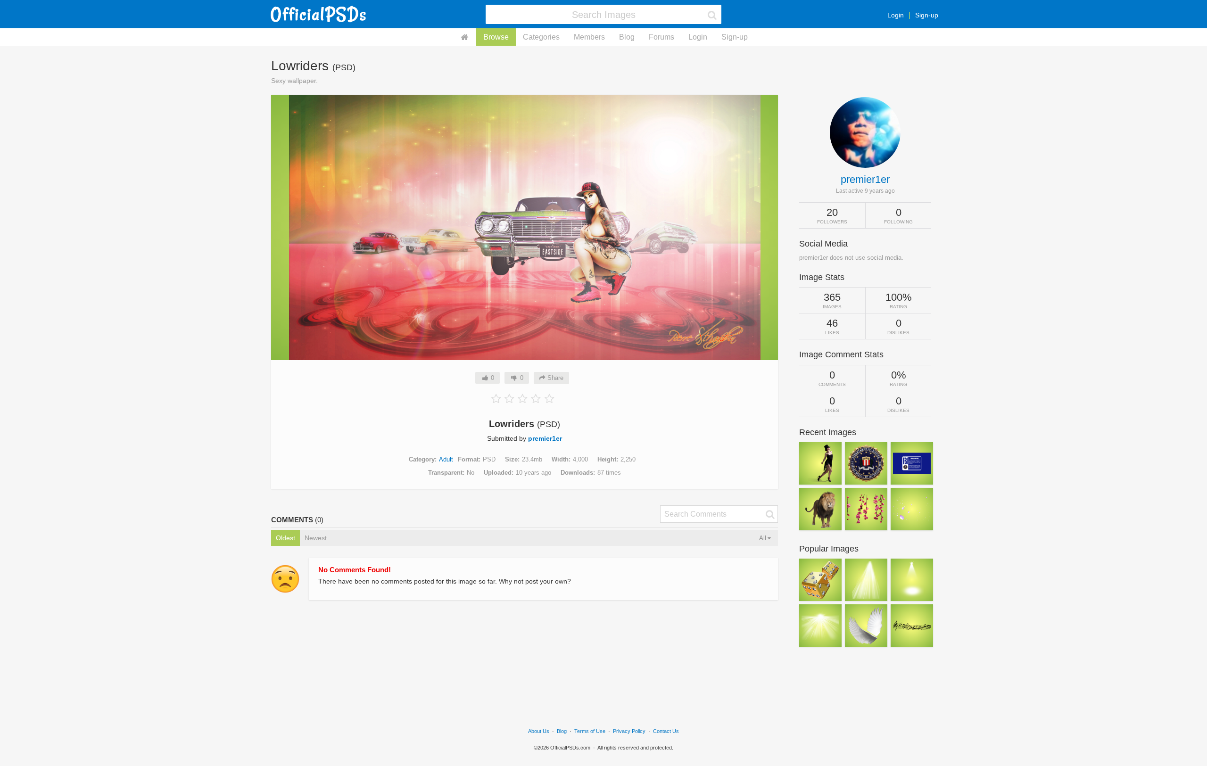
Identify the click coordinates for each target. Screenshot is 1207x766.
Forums (661, 37)
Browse (496, 37)
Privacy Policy (629, 731)
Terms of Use (589, 731)
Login (895, 15)
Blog (627, 37)
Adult (446, 459)
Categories (541, 37)
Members (589, 37)
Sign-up (926, 15)
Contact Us (666, 731)
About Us (538, 731)
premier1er (545, 438)
